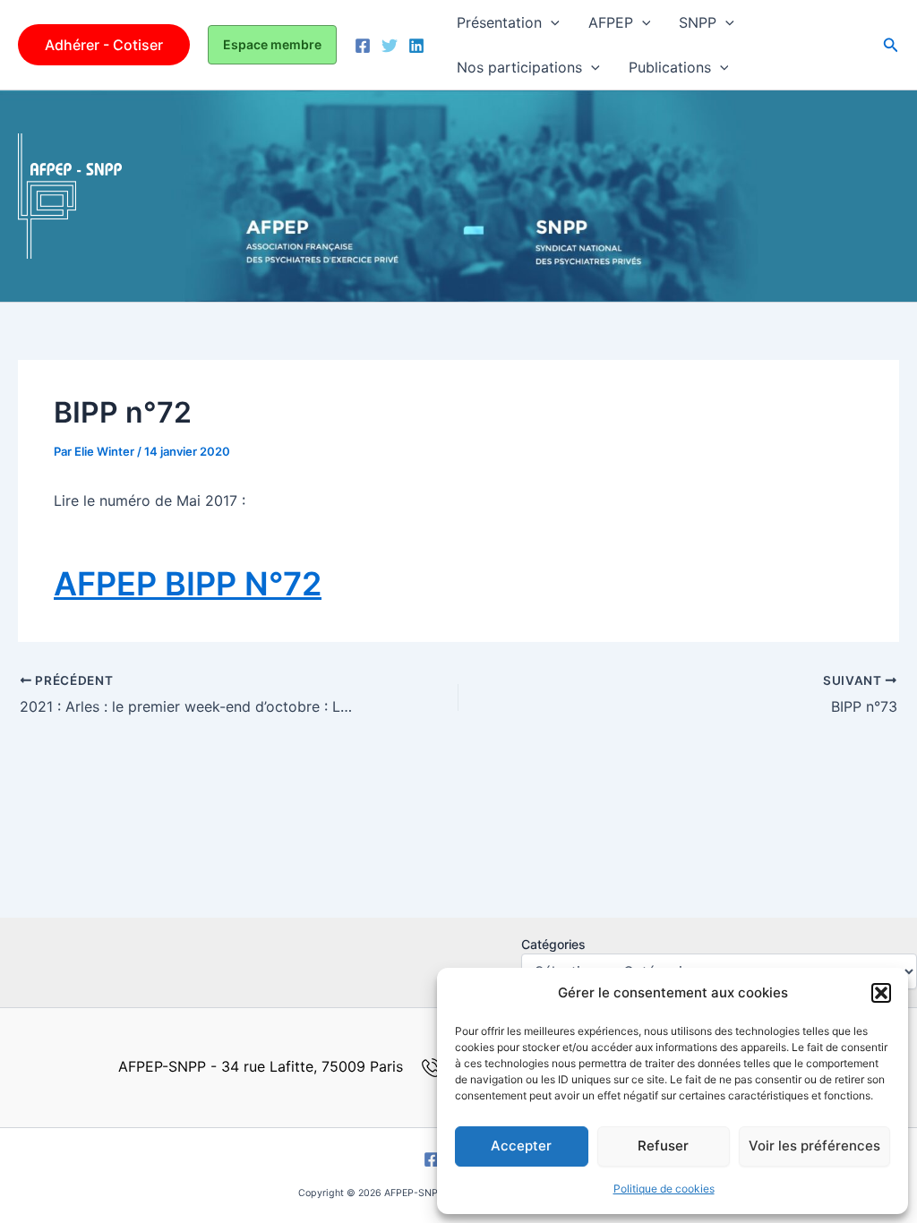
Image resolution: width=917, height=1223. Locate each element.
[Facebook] (363, 46)
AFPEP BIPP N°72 (187, 583)
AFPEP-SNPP (210, 196)
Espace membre (272, 44)
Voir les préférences (814, 1145)
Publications (670, 67)
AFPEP (610, 22)
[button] (881, 993)
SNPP (697, 22)
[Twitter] (389, 46)
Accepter (521, 1145)
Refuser (663, 1145)
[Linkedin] (416, 46)
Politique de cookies (664, 1188)
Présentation (499, 22)
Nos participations (519, 67)
